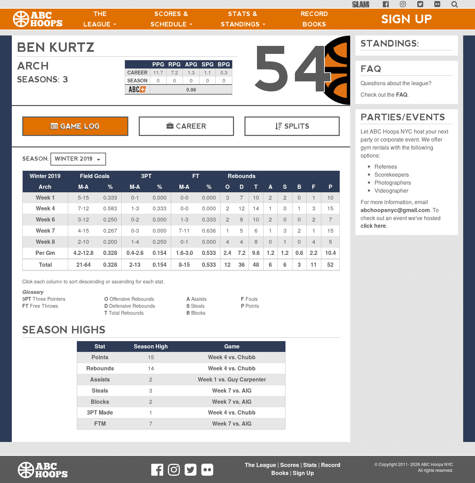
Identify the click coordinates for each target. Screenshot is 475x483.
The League (98, 19)
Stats (310, 465)
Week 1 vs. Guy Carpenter (232, 379)
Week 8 (45, 241)
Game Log (78, 126)
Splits (295, 126)
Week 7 (45, 230)
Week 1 (45, 197)
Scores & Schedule (170, 19)
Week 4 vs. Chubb (232, 357)
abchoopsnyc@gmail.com (395, 210)
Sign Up (406, 19)
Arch (33, 66)
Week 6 (45, 219)
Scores (289, 465)
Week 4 (45, 208)
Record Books (314, 19)
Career (190, 126)
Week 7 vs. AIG (231, 390)
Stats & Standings (241, 19)
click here (373, 226)
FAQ (401, 94)
